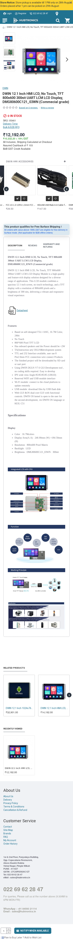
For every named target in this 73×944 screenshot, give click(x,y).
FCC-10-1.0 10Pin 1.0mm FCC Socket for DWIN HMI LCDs (21, 205)
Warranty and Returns (51, 245)
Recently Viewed (12, 728)
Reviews (32, 245)
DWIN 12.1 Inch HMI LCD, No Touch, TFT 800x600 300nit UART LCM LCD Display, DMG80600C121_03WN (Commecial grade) (19, 768)
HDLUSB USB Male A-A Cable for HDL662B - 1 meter (52, 205)
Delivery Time (10, 123)
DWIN (5, 88)
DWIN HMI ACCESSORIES (19, 161)
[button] (20, 59)
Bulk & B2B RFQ (11, 127)
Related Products (14, 668)
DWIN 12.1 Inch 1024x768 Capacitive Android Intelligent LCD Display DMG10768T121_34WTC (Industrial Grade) (20, 708)
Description (15, 245)
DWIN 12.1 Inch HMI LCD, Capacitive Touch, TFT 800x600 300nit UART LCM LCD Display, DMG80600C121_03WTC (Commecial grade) (55, 708)
